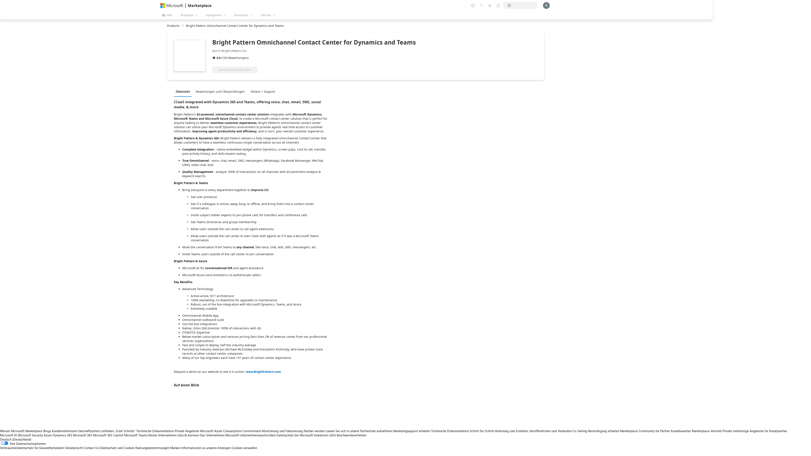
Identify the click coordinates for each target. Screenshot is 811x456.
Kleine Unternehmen (162, 435)
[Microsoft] (171, 5)
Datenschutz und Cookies (117, 448)
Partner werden (314, 431)
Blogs (47, 431)
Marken (175, 448)
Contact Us (91, 448)
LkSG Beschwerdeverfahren (347, 435)
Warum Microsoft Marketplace (21, 431)
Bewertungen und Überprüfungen (220, 92)
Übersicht (183, 92)
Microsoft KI (8, 435)
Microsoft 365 (82, 435)
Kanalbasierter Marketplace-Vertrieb (696, 431)
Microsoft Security (30, 435)
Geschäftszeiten (89, 431)
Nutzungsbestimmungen (152, 448)
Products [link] (173, 26)
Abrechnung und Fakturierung (282, 431)
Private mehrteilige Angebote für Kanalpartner (755, 431)
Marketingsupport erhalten (411, 431)
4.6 (218, 58)
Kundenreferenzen (64, 431)
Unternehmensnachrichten (257, 435)
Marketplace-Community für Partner (645, 431)
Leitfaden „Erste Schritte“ (118, 431)
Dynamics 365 (62, 435)
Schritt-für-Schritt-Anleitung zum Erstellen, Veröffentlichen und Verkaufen (521, 431)
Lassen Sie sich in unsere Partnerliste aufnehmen (359, 431)
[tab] (184, 91)
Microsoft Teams (135, 435)
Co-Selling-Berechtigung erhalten (596, 431)
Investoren (321, 435)
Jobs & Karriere (188, 435)
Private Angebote (187, 431)
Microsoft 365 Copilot (108, 435)
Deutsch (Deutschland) (15, 439)
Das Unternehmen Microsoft (219, 435)
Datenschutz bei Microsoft (294, 435)
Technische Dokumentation (155, 431)
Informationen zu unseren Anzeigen (206, 448)
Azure (48, 435)
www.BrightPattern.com (263, 372)
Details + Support (263, 92)
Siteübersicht (74, 448)
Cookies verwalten (244, 448)
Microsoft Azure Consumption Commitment (231, 431)
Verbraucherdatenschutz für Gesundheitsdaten (32, 448)
